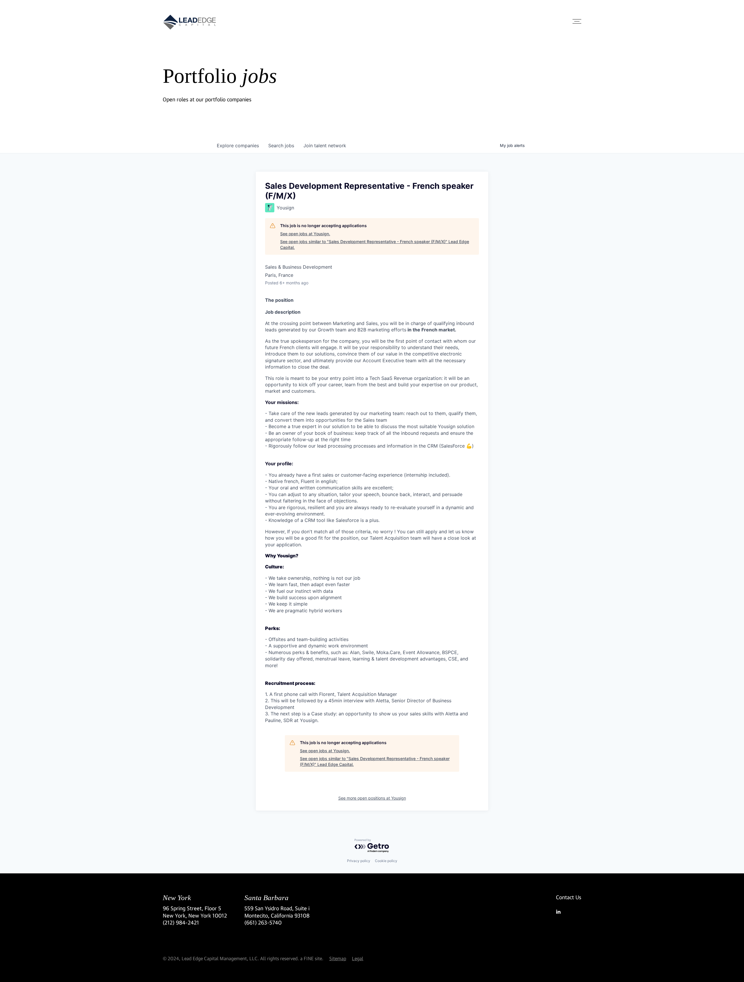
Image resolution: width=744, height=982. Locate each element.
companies (238, 145)
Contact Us (568, 897)
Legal (357, 958)
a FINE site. (311, 958)
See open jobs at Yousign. (305, 233)
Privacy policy (358, 861)
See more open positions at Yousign (372, 798)
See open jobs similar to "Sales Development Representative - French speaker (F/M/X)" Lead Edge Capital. (374, 244)
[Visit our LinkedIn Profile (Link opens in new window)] (568, 912)
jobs (281, 145)
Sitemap (337, 958)
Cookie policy (386, 861)
